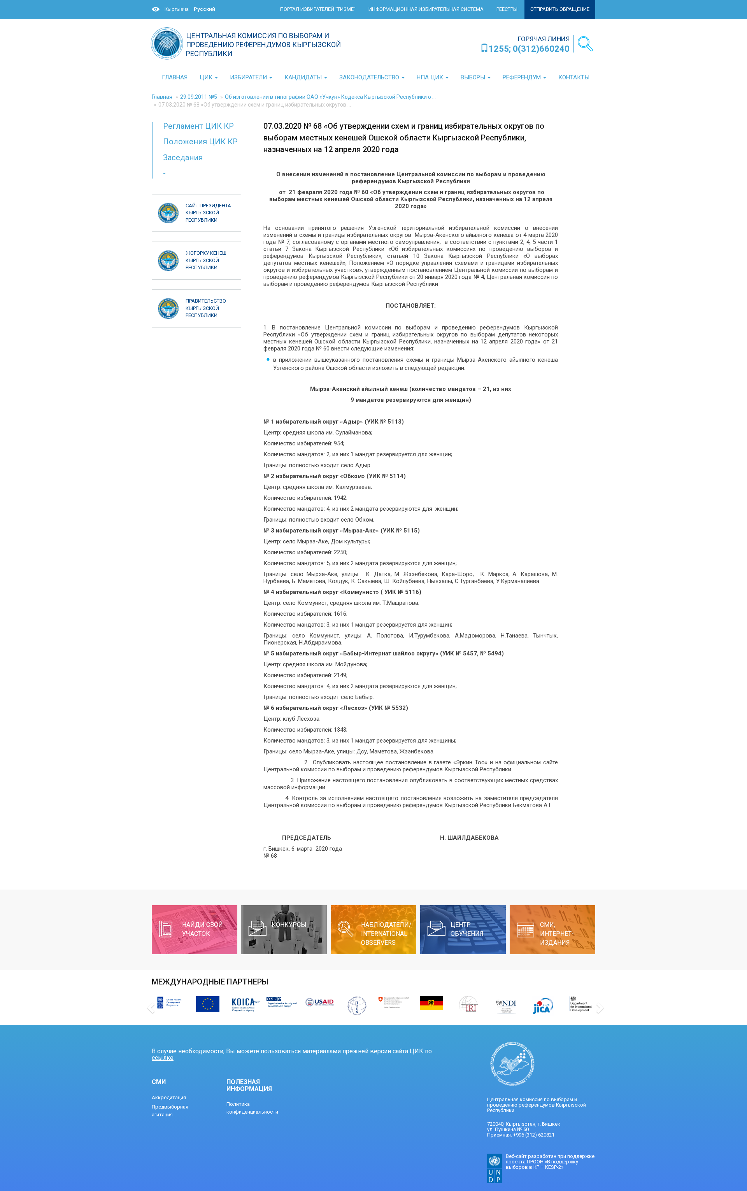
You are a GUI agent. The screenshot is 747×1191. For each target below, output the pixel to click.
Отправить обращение (559, 9)
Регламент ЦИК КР (198, 126)
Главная (162, 97)
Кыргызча (177, 9)
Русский (204, 9)
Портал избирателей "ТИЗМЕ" (318, 9)
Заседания (183, 157)
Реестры (506, 9)
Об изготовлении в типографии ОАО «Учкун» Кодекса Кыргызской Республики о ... (330, 97)
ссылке (163, 1057)
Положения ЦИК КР (200, 141)
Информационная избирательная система (426, 9)
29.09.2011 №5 (198, 97)
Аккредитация (169, 1097)
